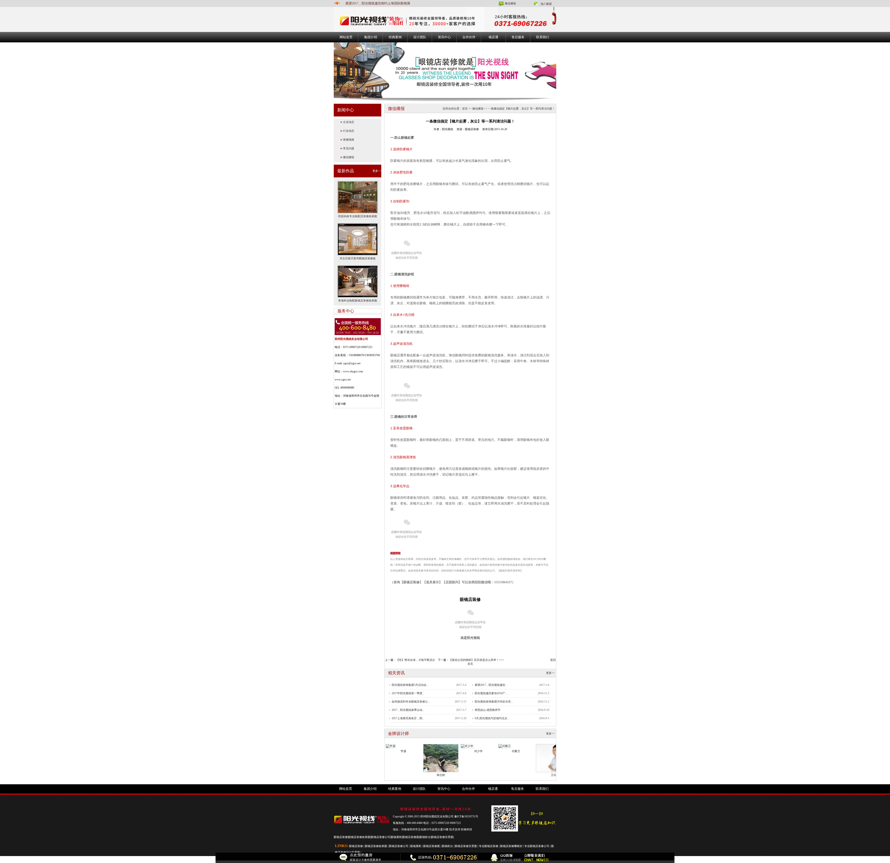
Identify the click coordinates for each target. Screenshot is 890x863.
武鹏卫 (516, 751)
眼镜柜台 (425, 837)
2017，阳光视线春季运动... (408, 710)
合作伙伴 (468, 37)
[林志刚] (440, 757)
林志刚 (441, 775)
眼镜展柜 (396, 837)
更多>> (376, 171)
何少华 (478, 751)
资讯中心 (444, 37)
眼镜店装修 (341, 837)
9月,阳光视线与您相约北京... (492, 718)
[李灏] (390, 745)
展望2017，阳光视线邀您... (491, 685)
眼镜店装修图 (410, 837)
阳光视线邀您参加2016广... (491, 693)
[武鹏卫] (504, 745)
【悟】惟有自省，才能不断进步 (415, 660)
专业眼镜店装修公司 (536, 846)
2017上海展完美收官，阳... (408, 718)
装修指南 (348, 139)
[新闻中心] (445, 70)
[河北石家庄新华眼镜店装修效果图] (357, 239)
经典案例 (395, 37)
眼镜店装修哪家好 (511, 846)
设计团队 (419, 37)
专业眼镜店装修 (488, 846)
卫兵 (553, 775)
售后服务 (518, 37)
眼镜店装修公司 (380, 837)
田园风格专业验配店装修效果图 (357, 216)
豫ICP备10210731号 (466, 816)
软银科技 (466, 829)
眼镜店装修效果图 (359, 837)
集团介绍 (370, 37)
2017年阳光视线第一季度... (408, 693)
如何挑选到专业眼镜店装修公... (411, 701)
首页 (465, 108)
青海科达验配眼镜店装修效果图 (357, 300)
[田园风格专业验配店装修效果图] (357, 196)
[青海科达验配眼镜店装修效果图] (357, 281)
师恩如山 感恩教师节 (487, 710)
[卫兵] (553, 757)
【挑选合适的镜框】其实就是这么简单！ (474, 660)
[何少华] (467, 745)
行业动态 (348, 130)
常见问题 (348, 148)
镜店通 (493, 37)
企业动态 (348, 122)
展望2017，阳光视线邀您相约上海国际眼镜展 (377, 3)
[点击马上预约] (167, 858)
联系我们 (542, 37)
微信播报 (510, 3)
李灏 (403, 751)
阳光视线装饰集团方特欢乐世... (494, 701)
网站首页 (346, 37)
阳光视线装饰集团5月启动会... (410, 685)
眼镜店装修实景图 (442, 837)
